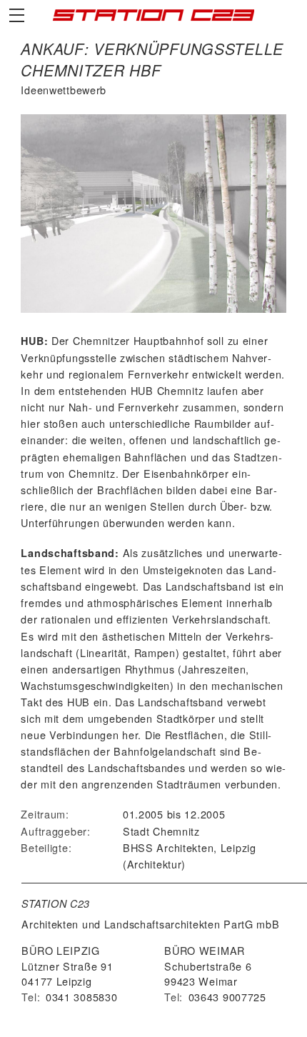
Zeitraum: (45, 813)
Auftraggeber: (55, 830)
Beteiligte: (46, 847)
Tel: (30, 996)
